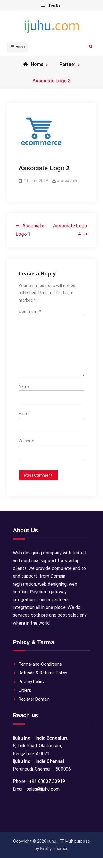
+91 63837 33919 (47, 781)
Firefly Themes (54, 848)
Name (24, 386)
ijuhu (51, 841)
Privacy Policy (31, 681)
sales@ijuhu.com (43, 789)
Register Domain (34, 699)
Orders (25, 690)
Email (24, 413)
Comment (30, 311)
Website (26, 440)
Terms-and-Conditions (40, 664)
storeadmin (67, 180)
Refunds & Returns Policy (43, 672)
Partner (67, 64)
